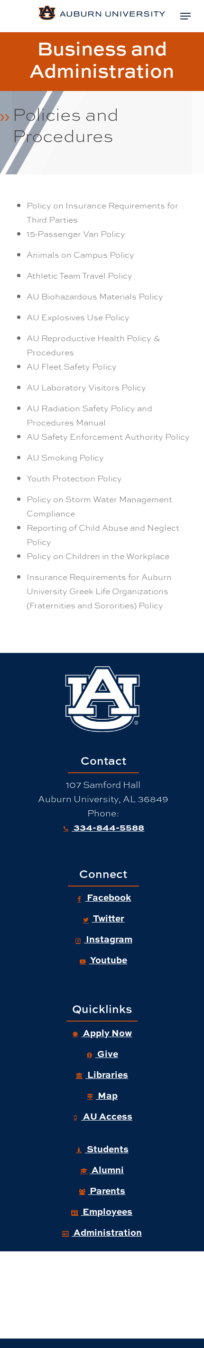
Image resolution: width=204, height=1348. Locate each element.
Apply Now (106, 1032)
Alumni (107, 1169)
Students (107, 1148)
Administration (107, 1232)
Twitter (108, 917)
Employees (106, 1211)
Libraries (106, 1074)
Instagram (108, 938)
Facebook (108, 897)
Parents (106, 1190)
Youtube (108, 959)
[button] (185, 16)
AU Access (106, 1115)
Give (106, 1053)
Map (107, 1095)
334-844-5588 (108, 826)
